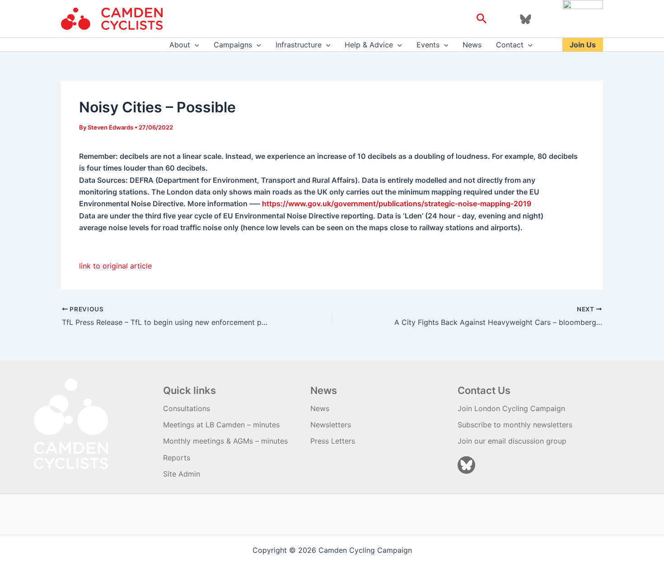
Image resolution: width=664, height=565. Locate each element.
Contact (510, 44)
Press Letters (332, 440)
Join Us (583, 44)
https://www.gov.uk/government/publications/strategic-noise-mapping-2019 (396, 203)
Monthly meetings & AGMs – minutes (225, 440)
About (179, 44)
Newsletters (330, 424)
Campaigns (233, 44)
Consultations (186, 408)
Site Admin (181, 473)
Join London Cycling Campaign (511, 408)
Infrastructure (299, 44)
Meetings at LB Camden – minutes (221, 424)
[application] (194, 44)
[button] (481, 19)
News (472, 44)
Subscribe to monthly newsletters (515, 424)
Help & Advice (369, 44)
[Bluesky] (525, 19)
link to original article (115, 265)
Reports (176, 457)
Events (428, 44)
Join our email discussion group (512, 440)
